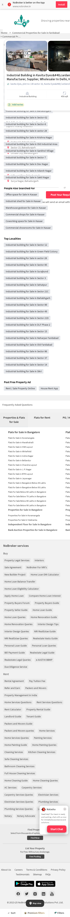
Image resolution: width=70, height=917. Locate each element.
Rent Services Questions (49, 702)
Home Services (47, 730)
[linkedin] (43, 893)
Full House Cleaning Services (19, 773)
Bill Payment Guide (14, 652)
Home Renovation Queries (18, 624)
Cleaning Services (13, 752)
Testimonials (22, 874)
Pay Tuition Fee (37, 681)
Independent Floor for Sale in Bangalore (29, 524)
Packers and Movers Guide (18, 723)
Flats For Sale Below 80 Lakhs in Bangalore (27, 501)
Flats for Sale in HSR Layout (20, 447)
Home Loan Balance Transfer (19, 581)
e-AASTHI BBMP (44, 659)
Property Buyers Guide (47, 603)
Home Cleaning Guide (16, 780)
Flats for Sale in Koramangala (21, 438)
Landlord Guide (12, 716)
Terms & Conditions (36, 869)
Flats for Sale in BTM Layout (20, 474)
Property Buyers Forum (17, 603)
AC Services (10, 787)
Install (61, 4)
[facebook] (18, 893)
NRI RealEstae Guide (45, 631)
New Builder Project (14, 574)
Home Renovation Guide (44, 617)
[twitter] (26, 893)
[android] (24, 884)
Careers (19, 869)
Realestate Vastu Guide (45, 638)
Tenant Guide (33, 716)
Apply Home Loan (14, 595)
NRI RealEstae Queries (16, 638)
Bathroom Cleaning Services (19, 766)
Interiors (39, 560)
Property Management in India (20, 695)
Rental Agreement (14, 681)
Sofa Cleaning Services (16, 759)
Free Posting (35, 856)
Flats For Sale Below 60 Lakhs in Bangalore (27, 492)
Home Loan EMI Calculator (45, 574)
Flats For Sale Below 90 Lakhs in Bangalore (27, 505)
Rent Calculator (12, 709)
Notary (8, 816)
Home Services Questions (17, 702)
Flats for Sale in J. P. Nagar (19, 469)
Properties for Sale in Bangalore (25, 509)
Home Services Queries (16, 737)
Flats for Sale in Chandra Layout (22, 465)
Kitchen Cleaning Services (41, 752)
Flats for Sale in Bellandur (19, 460)
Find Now (35, 837)
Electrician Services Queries (18, 801)
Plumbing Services (48, 801)
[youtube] (52, 893)
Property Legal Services (16, 560)
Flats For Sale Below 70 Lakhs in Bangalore (27, 496)
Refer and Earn (12, 688)
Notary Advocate (26, 816)
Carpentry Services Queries (18, 794)
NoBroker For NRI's (37, 567)
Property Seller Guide (15, 610)
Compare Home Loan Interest (45, 595)
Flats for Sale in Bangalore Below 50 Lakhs (27, 487)
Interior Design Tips (48, 624)
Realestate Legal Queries (17, 659)
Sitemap (37, 874)
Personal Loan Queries (44, 645)
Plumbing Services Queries (18, 809)
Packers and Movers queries (19, 730)
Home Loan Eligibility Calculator (21, 588)
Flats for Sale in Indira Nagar (20, 456)
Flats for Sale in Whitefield (19, 451)
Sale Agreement (12, 567)
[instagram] (35, 893)
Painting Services (43, 737)
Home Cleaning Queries (45, 780)
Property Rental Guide (38, 709)
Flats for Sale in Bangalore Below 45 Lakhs (27, 483)
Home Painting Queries (44, 744)
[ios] (45, 884)
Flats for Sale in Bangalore (24, 432)
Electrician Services (48, 794)
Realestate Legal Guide (42, 652)
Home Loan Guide (42, 610)
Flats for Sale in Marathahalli (21, 442)
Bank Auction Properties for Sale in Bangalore (32, 530)
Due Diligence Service (15, 666)
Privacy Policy (58, 869)
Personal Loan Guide (15, 645)
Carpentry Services (32, 787)
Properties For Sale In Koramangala (24, 515)
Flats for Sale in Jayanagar (20, 478)
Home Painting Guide (15, 744)
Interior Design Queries (16, 631)
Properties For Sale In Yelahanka (22, 520)
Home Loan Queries (14, 617)
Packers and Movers (35, 688)
